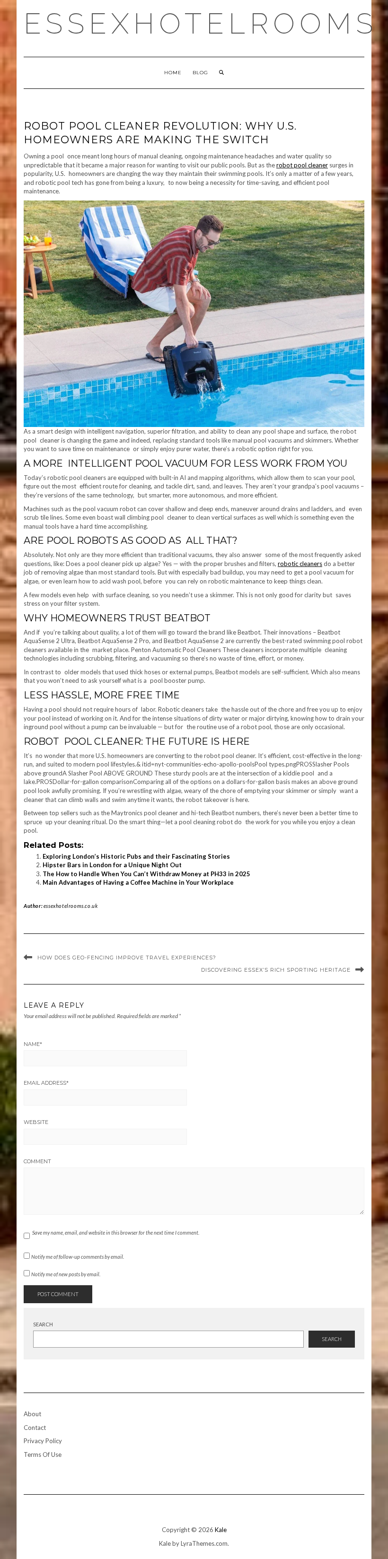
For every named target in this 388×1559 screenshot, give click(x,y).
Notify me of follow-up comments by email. (77, 1257)
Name (33, 1044)
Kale (221, 1529)
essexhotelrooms (201, 23)
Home (173, 73)
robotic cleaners (300, 563)
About (32, 1414)
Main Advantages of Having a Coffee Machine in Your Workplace (138, 882)
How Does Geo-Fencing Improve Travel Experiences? (126, 957)
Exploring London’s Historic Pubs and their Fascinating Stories (136, 856)
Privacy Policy (43, 1441)
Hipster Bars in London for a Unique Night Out (112, 865)
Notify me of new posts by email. (65, 1274)
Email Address (46, 1083)
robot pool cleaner (302, 165)
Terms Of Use (43, 1454)
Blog (200, 73)
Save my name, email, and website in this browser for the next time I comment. (115, 1232)
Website (36, 1122)
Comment (37, 1161)
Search (43, 1324)
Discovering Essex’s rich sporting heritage (276, 970)
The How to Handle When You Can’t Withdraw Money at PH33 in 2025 (146, 874)
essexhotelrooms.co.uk (71, 906)
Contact (35, 1427)
